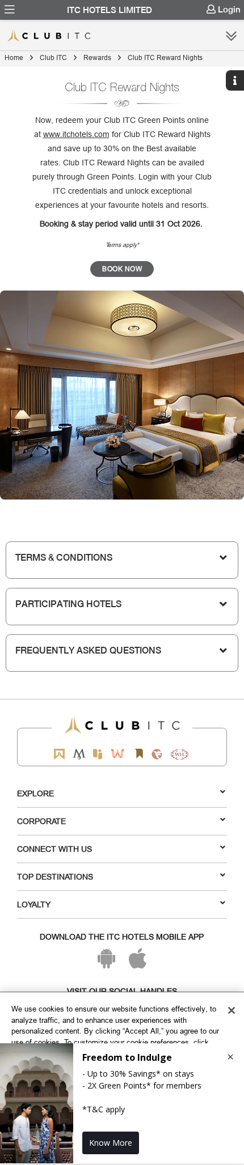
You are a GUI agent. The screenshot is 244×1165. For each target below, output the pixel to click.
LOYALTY (34, 904)
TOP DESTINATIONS (55, 876)
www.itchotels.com (76, 134)
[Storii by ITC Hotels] (138, 754)
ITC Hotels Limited (109, 10)
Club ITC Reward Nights (165, 57)
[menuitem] (10, 9)
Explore (35, 793)
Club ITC (53, 57)
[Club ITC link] (60, 35)
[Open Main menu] (10, 9)
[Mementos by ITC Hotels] (79, 754)
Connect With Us (54, 849)
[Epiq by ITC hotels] (97, 754)
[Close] (231, 1010)
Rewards (97, 57)
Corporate (41, 821)
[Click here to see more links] (231, 36)
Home (14, 57)
